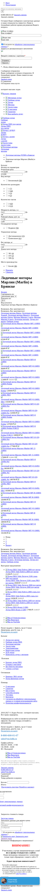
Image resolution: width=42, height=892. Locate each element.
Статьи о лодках (12, 669)
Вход (8, 3)
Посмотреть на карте (9, 632)
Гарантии (11, 112)
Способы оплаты (12, 693)
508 (11, 258)
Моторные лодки (14, 98)
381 (11, 253)
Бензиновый (15, 181)
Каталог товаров (9, 94)
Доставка (9, 695)
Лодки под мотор (12, 640)
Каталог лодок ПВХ (14, 662)
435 (11, 256)
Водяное (13, 228)
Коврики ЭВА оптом (14, 676)
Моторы (10, 105)
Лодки (10, 102)
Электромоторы (12, 648)
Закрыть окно (6, 79)
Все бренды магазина (14, 667)
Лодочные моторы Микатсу (19, 315)
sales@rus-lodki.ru (9, 738)
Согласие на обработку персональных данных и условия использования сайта (21, 700)
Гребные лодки (13, 100)
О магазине (12, 109)
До (26, 172)
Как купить (10, 691)
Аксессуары (12, 107)
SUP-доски (10, 652)
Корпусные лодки (13, 650)
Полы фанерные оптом (15, 679)
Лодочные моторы (21, 319)
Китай (12, 266)
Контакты (9, 697)
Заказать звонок (20, 15)
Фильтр (4, 292)
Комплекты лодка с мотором (17, 654)
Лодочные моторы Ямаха (11, 313)
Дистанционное (16, 236)
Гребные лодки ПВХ (14, 642)
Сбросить (9, 272)
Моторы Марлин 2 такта (23, 317)
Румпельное (14, 238)
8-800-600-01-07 (7, 15)
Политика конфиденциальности (18, 703)
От (2, 172)
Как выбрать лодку (15, 114)
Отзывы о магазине (13, 664)
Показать (9, 270)
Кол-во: (4, 782)
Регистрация (11, 5)
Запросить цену (21, 836)
